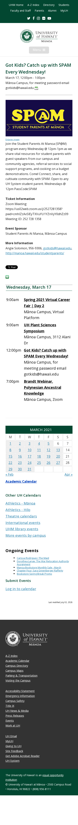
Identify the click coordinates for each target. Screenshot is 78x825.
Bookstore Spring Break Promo (34, 573)
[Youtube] (49, 18)
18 (39, 456)
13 (58, 450)
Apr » (69, 474)
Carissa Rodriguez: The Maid (33, 558)
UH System (12, 760)
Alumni (52, 10)
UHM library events (21, 528)
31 (29, 469)
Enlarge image (12, 139)
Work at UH (12, 725)
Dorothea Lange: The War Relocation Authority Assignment (43, 563)
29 (10, 469)
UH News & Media (17, 710)
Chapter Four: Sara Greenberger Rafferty (40, 570)
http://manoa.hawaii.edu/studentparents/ (34, 253)
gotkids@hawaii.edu (57, 248)
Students (63, 4)
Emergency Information (20, 696)
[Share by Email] (7, 277)
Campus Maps (14, 670)
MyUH (64, 10)
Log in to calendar (20, 588)
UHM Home (16, 4)
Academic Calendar (21, 481)
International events (22, 522)
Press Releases (14, 715)
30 (20, 469)
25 (39, 462)
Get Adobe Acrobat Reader (22, 756)
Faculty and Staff (20, 10)
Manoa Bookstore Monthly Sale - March (39, 567)
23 (20, 462)
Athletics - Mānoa (20, 503)
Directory (49, 4)
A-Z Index (33, 4)
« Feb (9, 474)
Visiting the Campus (17, 680)
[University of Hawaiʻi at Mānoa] (39, 36)
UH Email (11, 736)
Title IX (9, 706)
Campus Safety (14, 701)
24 (29, 462)
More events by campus (25, 535)
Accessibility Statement (20, 691)
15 (10, 456)
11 (39, 450)
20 (58, 456)
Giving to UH (13, 746)
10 (29, 450)
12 (48, 450)
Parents (39, 10)
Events (9, 720)
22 (10, 462)
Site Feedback (14, 751)
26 (48, 462)
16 (20, 456)
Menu (41, 50)
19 (48, 456)
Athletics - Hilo (17, 509)
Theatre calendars (21, 516)
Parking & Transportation (21, 675)
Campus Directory (16, 665)
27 (58, 462)
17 (29, 456)
